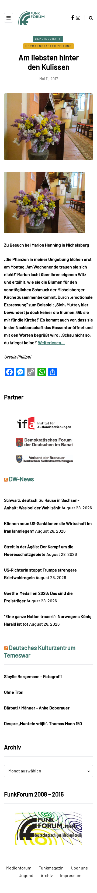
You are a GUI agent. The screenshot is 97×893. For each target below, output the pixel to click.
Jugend (26, 875)
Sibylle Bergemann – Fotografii (33, 676)
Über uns (79, 867)
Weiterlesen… (51, 342)
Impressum (70, 875)
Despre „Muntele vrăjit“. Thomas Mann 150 (43, 723)
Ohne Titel (13, 692)
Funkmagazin (51, 867)
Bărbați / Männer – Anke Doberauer (37, 707)
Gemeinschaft (48, 38)
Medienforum (18, 867)
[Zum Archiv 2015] (48, 827)
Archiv (47, 875)
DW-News (21, 478)
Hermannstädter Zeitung (48, 46)
